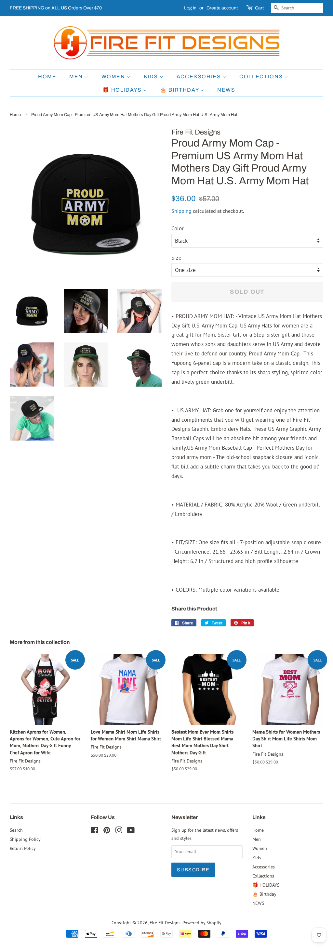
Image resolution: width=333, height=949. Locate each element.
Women (114, 76)
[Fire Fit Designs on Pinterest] (106, 831)
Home (47, 76)
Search (16, 830)
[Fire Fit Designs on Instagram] (118, 831)
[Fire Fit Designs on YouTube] (131, 831)
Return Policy (23, 848)
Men (76, 76)
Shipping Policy (25, 839)
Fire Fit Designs (165, 922)
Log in (190, 8)
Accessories (199, 76)
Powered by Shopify (201, 922)
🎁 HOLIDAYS (122, 90)
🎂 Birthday (180, 90)
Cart (259, 8)
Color (177, 228)
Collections (261, 76)
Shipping (181, 211)
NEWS (226, 90)
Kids (152, 76)
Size (176, 257)
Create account (222, 8)
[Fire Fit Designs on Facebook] (94, 831)
